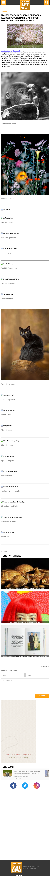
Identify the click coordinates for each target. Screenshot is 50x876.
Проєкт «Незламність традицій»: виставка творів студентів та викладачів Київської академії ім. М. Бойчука (27, 773)
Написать (42, 696)
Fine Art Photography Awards (10, 51)
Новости (5, 11)
